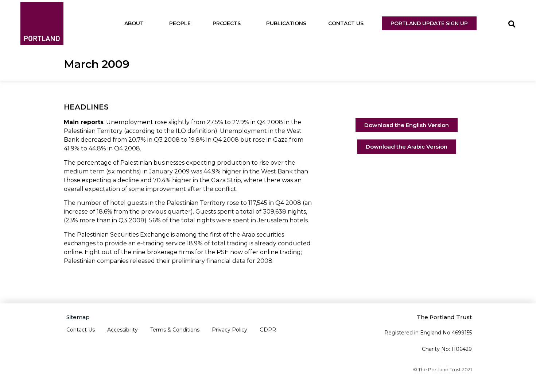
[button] (511, 24)
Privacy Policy (229, 329)
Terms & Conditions (174, 329)
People (180, 23)
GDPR (268, 329)
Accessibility (122, 329)
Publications (286, 23)
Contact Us (346, 23)
